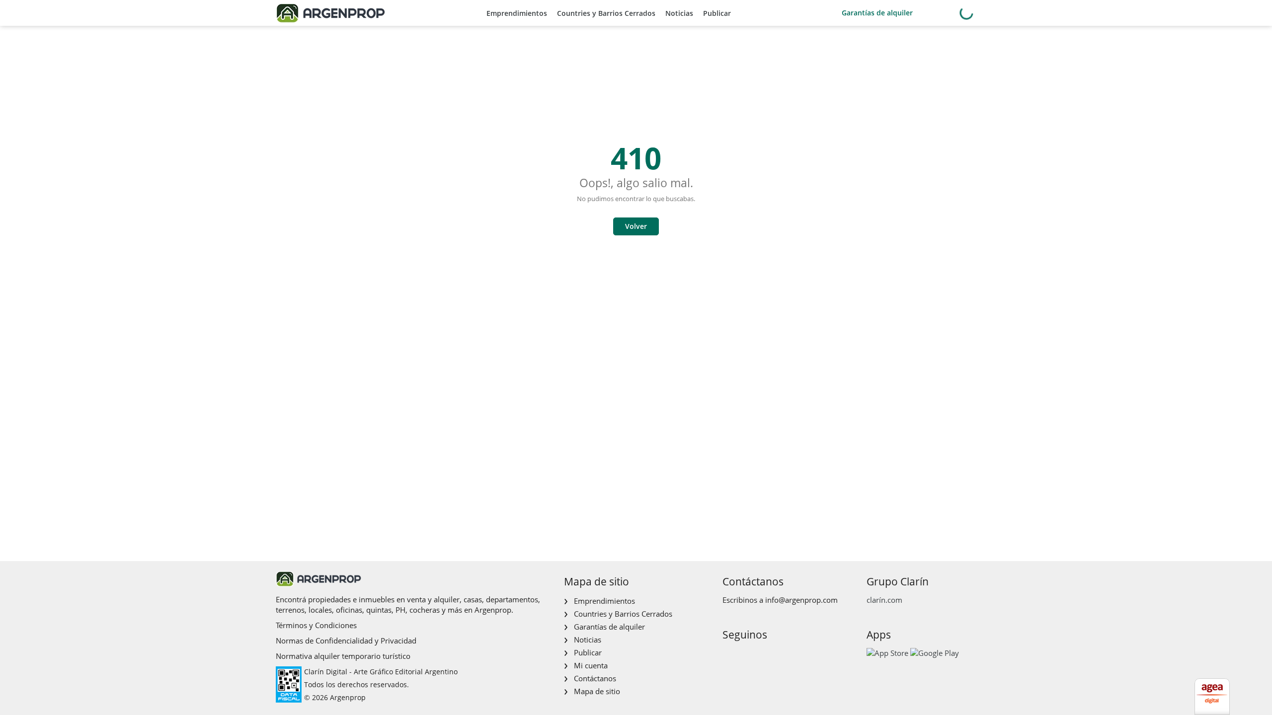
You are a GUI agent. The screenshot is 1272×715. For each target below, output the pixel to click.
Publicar (717, 13)
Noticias (679, 13)
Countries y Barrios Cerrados (606, 13)
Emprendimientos (516, 13)
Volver (636, 226)
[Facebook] (729, 655)
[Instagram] (745, 655)
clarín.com (884, 600)
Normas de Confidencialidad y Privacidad (346, 640)
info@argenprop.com (801, 600)
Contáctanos (595, 678)
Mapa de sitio (597, 691)
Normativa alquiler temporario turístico (343, 656)
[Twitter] (777, 655)
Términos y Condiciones (316, 625)
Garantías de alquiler (877, 12)
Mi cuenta (591, 665)
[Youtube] (761, 655)
